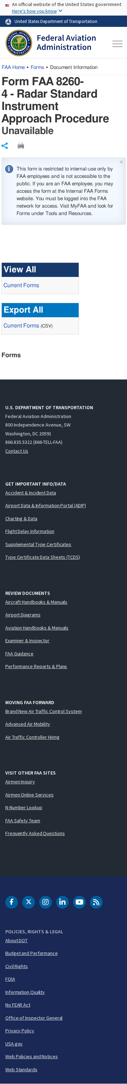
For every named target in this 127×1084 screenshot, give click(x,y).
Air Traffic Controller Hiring (32, 737)
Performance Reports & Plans (36, 666)
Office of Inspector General (33, 1018)
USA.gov (14, 1043)
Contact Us (16, 451)
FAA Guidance (19, 653)
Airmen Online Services (29, 795)
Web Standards (21, 1069)
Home (13, 67)
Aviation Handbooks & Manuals (36, 628)
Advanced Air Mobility (27, 724)
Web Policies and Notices (31, 1056)
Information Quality (25, 992)
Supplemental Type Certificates (38, 544)
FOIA (10, 979)
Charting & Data (21, 518)
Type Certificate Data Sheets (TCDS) (42, 557)
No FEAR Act (17, 1005)
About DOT (16, 940)
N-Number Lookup (23, 807)
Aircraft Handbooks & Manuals (36, 602)
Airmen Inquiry (20, 781)
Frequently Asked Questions (35, 833)
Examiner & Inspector (27, 640)
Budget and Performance (31, 953)
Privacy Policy (19, 1030)
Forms (37, 67)
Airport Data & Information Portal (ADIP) (45, 505)
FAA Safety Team (22, 820)
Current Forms (21, 285)
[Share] (4, 146)
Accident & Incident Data (30, 492)
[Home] (51, 44)
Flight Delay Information (29, 531)
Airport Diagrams (22, 614)
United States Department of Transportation (55, 21)
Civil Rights (16, 966)
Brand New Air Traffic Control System (43, 711)
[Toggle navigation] (116, 44)
